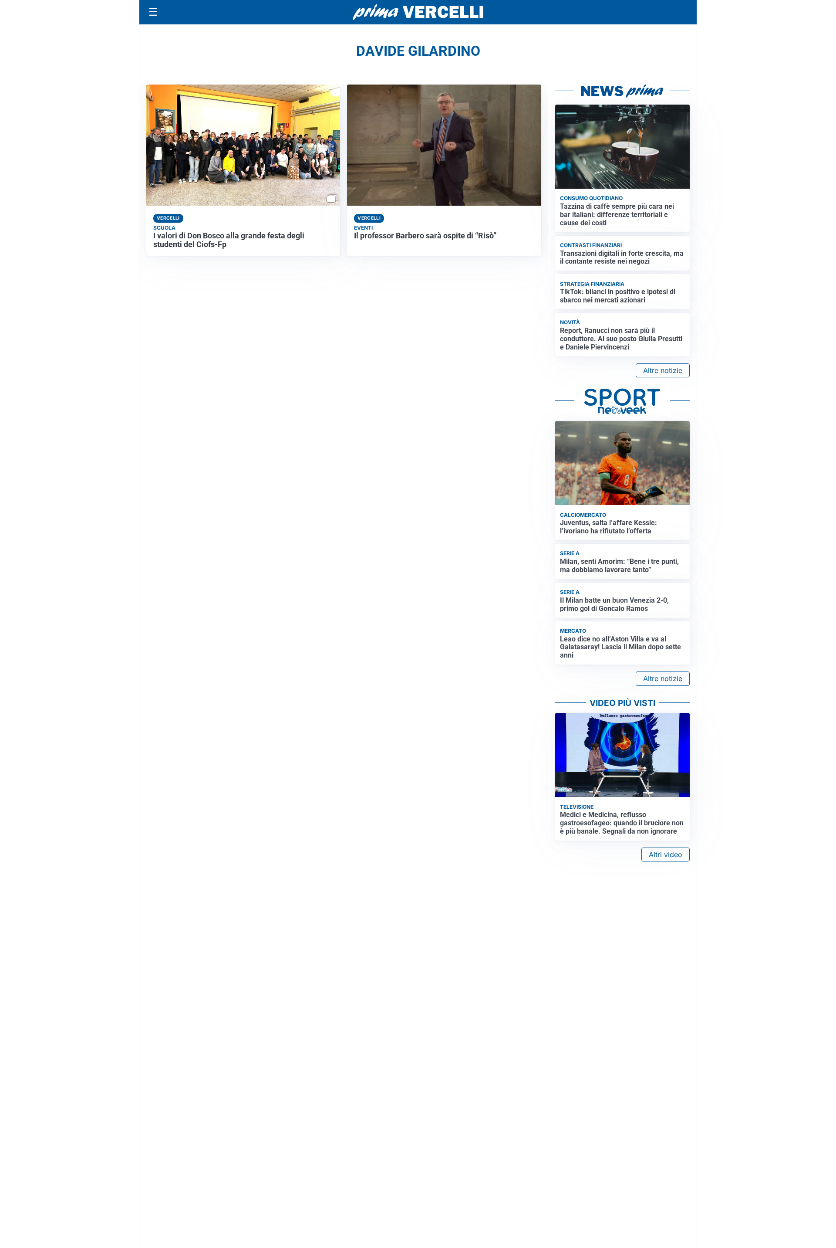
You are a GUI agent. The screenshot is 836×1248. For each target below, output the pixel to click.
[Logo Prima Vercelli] (418, 12)
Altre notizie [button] (662, 370)
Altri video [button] (665, 854)
